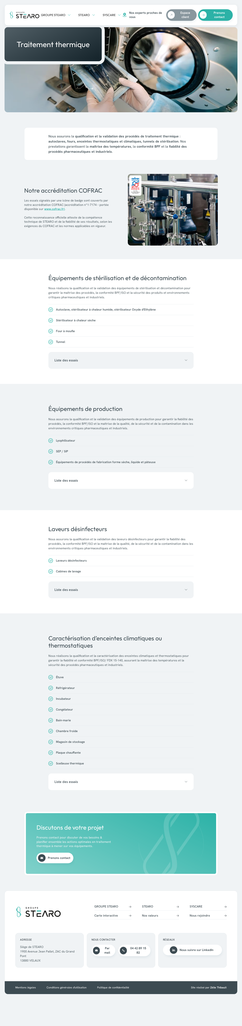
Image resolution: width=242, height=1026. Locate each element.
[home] (24, 15)
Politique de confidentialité (113, 987)
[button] (56, 15)
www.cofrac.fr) (54, 209)
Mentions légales (25, 987)
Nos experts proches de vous (145, 15)
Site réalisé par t (209, 987)
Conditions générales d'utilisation (67, 987)
